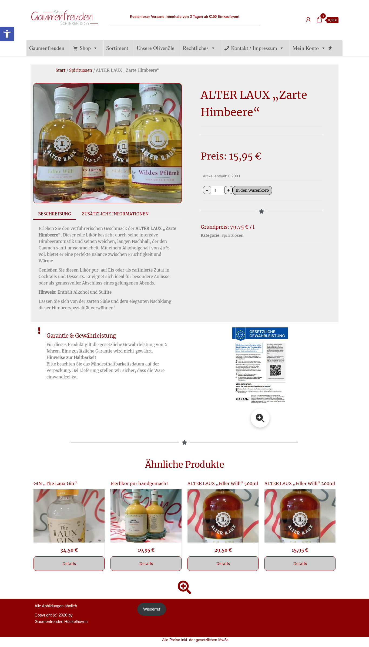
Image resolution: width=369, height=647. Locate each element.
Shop (85, 48)
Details (69, 563)
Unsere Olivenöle (156, 48)
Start (60, 70)
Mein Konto (306, 48)
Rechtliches (196, 48)
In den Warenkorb (252, 190)
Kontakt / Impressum (254, 48)
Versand (158, 17)
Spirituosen (80, 70)
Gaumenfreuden (46, 48)
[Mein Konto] (308, 20)
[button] (7, 34)
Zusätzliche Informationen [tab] (115, 213)
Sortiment (117, 48)
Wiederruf (151, 609)
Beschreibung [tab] (54, 213)
